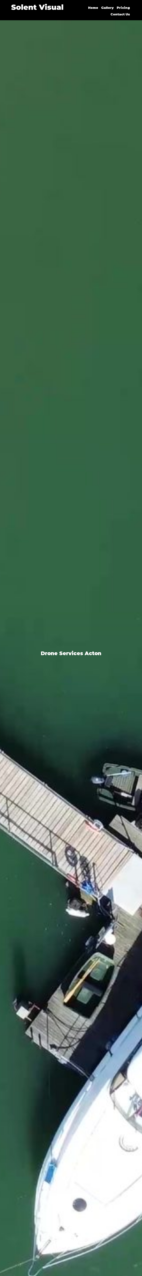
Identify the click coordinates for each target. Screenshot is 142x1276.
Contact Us (120, 14)
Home (93, 8)
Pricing (123, 8)
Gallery (107, 8)
